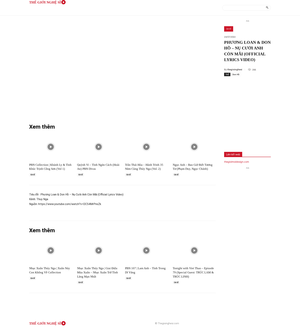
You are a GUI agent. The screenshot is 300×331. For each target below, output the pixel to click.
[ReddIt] (264, 138)
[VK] (252, 138)
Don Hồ (235, 74)
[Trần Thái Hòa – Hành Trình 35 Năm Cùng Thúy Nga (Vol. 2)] (146, 147)
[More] (275, 138)
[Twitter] (241, 138)
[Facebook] (229, 138)
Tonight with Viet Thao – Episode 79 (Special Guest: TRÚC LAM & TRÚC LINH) (193, 272)
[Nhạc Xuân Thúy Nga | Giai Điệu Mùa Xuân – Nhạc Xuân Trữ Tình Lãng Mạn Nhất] (98, 250)
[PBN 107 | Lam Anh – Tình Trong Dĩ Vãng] (146, 250)
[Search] (267, 8)
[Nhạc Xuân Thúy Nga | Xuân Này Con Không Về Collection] (50, 250)
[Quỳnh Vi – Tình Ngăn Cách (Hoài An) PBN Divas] (98, 147)
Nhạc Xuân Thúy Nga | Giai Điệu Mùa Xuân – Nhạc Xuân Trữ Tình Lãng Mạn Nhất (97, 272)
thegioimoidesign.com (236, 161)
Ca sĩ (228, 29)
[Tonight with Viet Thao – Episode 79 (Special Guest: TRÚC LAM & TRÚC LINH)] (194, 250)
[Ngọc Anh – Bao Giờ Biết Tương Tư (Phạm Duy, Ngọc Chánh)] (194, 147)
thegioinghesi (234, 69)
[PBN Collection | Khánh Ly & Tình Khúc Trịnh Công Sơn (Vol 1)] (50, 147)
